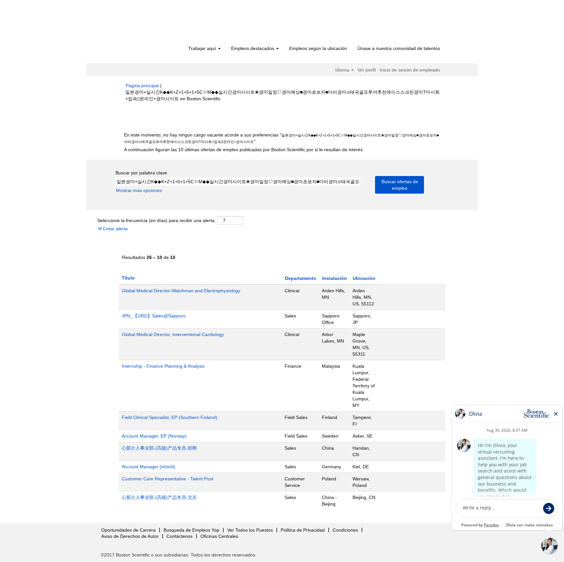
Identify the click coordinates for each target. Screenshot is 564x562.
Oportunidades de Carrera (128, 530)
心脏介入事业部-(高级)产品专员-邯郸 (159, 448)
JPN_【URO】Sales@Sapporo (154, 315)
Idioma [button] (343, 69)
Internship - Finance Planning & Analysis (163, 366)
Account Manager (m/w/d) (148, 466)
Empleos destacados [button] (253, 48)
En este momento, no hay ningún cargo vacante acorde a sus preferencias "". (281, 138)
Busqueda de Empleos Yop (191, 530)
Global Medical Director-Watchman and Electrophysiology (181, 290)
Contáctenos (179, 536)
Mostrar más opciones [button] (139, 190)
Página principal (142, 85)
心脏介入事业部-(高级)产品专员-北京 (159, 497)
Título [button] (128, 278)
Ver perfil (366, 69)
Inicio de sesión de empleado (410, 69)
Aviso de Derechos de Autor (130, 536)
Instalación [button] (334, 278)
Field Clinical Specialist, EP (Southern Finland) (169, 417)
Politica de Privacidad (303, 530)
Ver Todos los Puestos (250, 530)
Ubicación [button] (364, 278)
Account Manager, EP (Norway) (154, 436)
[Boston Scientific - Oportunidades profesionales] (163, 23)
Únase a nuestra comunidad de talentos (398, 48)
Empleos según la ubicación (318, 48)
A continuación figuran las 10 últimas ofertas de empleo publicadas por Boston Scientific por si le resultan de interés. (244, 149)
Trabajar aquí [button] (202, 48)
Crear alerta (115, 228)
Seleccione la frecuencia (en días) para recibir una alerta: (156, 220)
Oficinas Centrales (219, 536)
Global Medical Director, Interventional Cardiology (173, 334)
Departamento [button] (300, 278)
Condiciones (345, 530)
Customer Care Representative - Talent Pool (167, 478)
